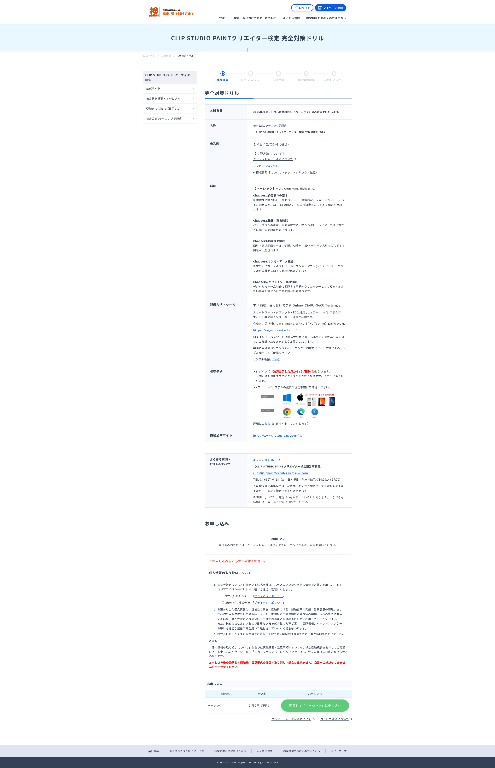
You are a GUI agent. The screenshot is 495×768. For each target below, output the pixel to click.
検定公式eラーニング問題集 (164, 118)
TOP (222, 18)
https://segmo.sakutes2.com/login (278, 330)
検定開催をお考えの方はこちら (326, 18)
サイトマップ (339, 751)
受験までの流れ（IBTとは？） (165, 108)
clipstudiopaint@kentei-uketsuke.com (280, 473)
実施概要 (166, 55)
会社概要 (153, 751)
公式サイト (149, 55)
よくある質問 (291, 18)
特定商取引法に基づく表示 (230, 751)
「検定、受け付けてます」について (254, 18)
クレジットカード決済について (273, 159)
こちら (276, 359)
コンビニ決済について (267, 166)
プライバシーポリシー (268, 596)
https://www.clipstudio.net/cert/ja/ (277, 435)
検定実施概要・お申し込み (163, 98)
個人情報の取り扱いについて (187, 751)
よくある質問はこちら (267, 460)
